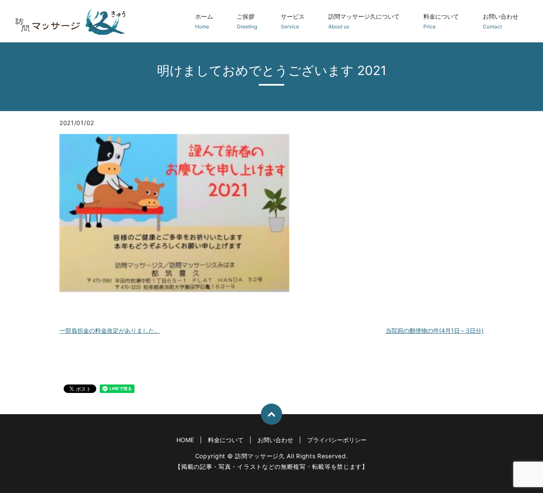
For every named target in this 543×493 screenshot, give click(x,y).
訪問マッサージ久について (364, 21)
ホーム (204, 21)
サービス (293, 21)
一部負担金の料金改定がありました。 (109, 330)
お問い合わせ (500, 21)
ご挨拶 (247, 21)
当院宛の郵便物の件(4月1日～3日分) (435, 330)
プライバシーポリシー (337, 439)
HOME (185, 439)
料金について (441, 21)
